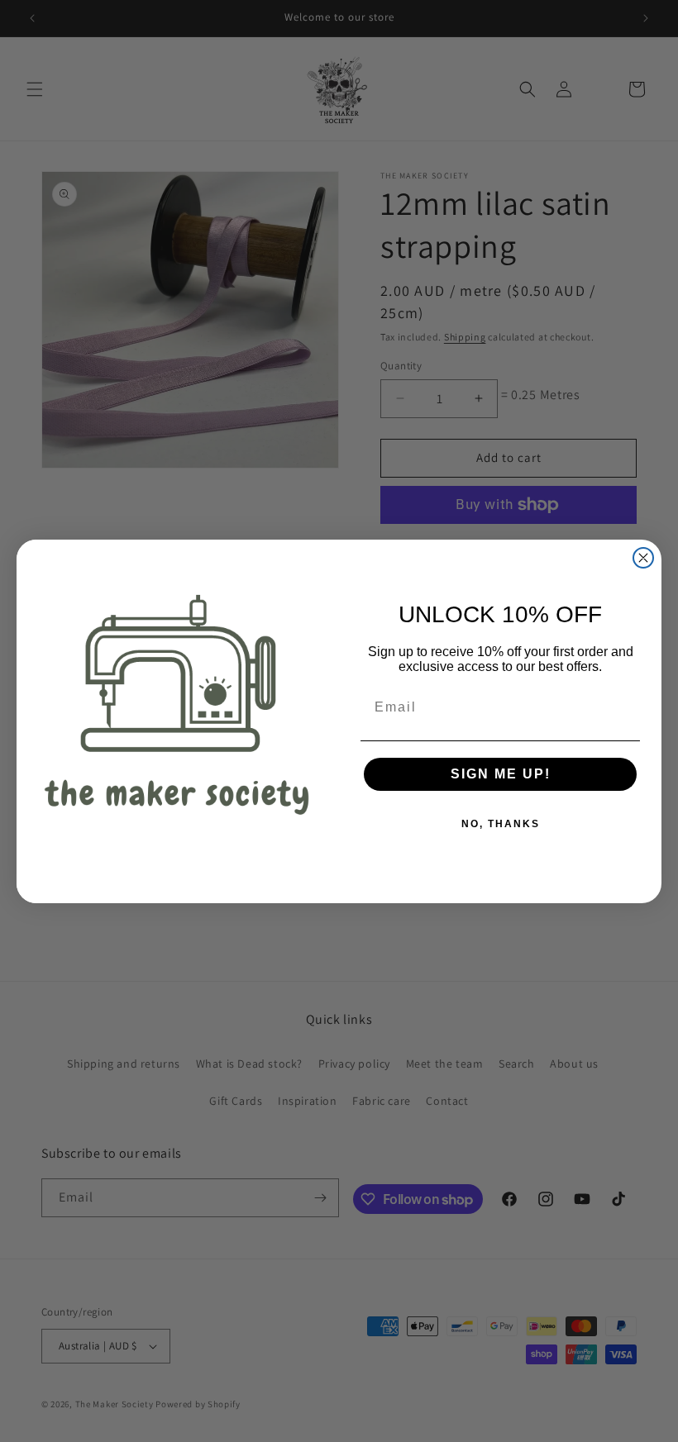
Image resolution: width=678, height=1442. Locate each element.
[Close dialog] (643, 558)
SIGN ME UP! (501, 774)
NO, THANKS (500, 824)
